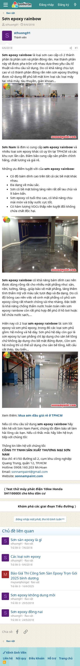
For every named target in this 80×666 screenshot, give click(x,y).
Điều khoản (37, 658)
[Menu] (5, 5)
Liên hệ (8, 658)
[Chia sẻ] (70, 48)
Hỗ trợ (52, 658)
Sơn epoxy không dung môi (33, 595)
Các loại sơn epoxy (26, 556)
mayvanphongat (20, 582)
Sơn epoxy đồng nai (27, 611)
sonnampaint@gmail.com (29, 471)
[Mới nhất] (75, 4)
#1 (76, 48)
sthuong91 (12, 24)
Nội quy (21, 658)
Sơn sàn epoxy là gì (26, 539)
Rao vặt (29, 543)
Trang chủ (66, 658)
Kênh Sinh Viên (16, 652)
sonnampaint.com (29, 476)
